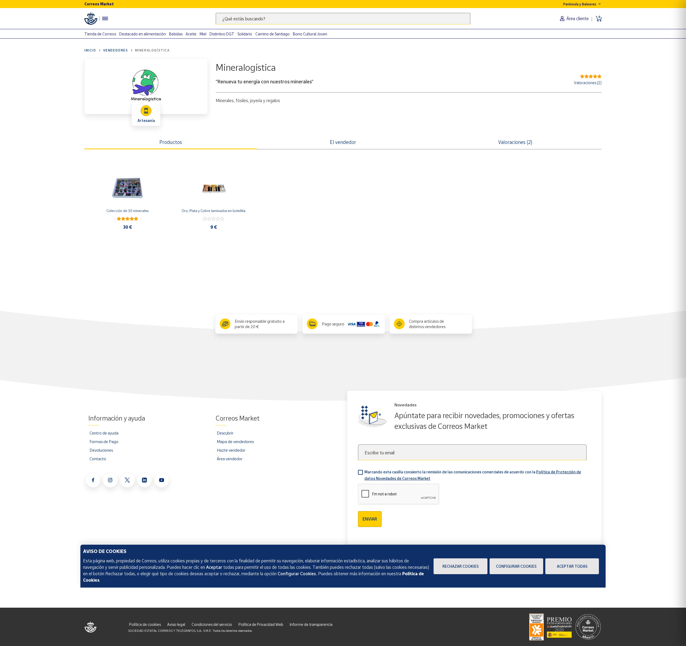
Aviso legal (176, 624)
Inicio (90, 50)
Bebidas (175, 34)
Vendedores (115, 50)
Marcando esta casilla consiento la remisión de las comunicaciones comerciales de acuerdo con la (472, 475)
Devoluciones (101, 450)
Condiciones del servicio (212, 624)
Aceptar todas (572, 566)
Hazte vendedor (231, 450)
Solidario (244, 34)
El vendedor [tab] (343, 142)
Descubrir (225, 432)
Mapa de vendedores (235, 441)
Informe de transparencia (311, 624)
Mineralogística (152, 50)
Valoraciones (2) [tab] (515, 142)
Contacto (98, 458)
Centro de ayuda (104, 432)
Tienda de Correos (100, 34)
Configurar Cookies (516, 566)
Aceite (191, 34)
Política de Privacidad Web (260, 624)
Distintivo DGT (222, 34)
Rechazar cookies (460, 566)
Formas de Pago (104, 441)
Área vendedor (230, 458)
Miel (203, 34)
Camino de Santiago (272, 34)
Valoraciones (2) (588, 82)
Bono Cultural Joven (310, 34)
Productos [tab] (170, 142)
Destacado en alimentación (142, 34)
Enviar (370, 519)
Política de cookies (145, 624)
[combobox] (343, 18)
